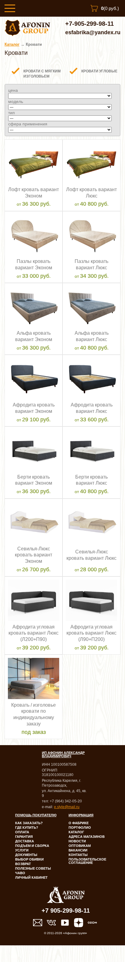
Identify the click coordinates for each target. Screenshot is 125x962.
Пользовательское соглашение (87, 861)
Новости (77, 841)
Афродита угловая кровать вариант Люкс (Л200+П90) (33, 633)
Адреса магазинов (87, 836)
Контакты (78, 855)
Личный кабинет (31, 877)
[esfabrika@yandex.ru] (38, 922)
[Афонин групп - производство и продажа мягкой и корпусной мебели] (27, 34)
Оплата (22, 832)
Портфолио (80, 827)
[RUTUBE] (65, 922)
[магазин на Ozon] (92, 922)
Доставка (24, 841)
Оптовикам (80, 846)
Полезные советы (33, 868)
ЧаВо (20, 873)
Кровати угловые (99, 71)
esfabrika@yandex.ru (92, 32)
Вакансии (78, 850)
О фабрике (79, 823)
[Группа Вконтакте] (51, 922)
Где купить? (26, 827)
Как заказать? (29, 823)
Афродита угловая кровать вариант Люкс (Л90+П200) (91, 633)
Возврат (23, 864)
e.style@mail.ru (66, 807)
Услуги (22, 850)
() (110, 8)
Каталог (12, 44)
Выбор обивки (29, 859)
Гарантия (24, 836)
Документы (26, 855)
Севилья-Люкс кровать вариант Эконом (33, 555)
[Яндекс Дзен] (79, 922)
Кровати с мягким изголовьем (42, 74)
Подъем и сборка (32, 846)
